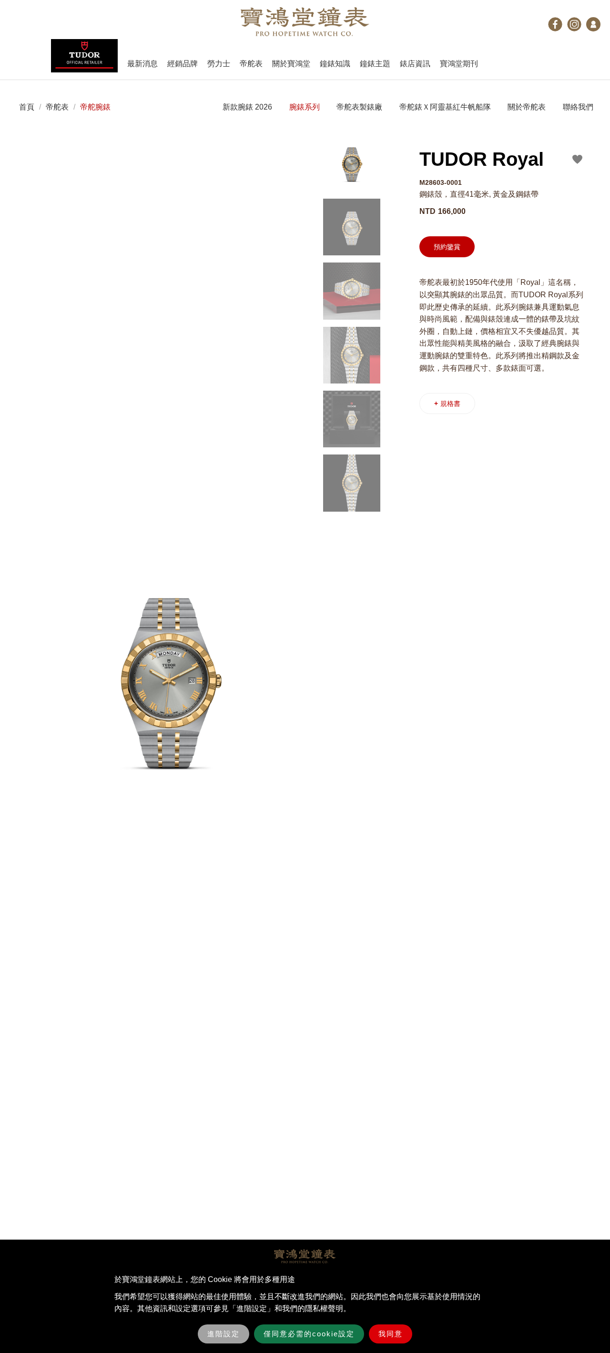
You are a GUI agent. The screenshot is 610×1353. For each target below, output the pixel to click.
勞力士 (218, 64)
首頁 (26, 107)
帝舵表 (251, 64)
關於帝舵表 (527, 107)
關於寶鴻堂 (291, 64)
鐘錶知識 (335, 64)
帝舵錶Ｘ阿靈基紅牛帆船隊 (445, 107)
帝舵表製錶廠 (359, 107)
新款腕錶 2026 (247, 107)
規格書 (447, 403)
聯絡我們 (578, 107)
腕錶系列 (304, 107)
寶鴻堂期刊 (459, 64)
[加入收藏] (577, 159)
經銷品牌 (182, 64)
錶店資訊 (415, 64)
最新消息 (142, 64)
